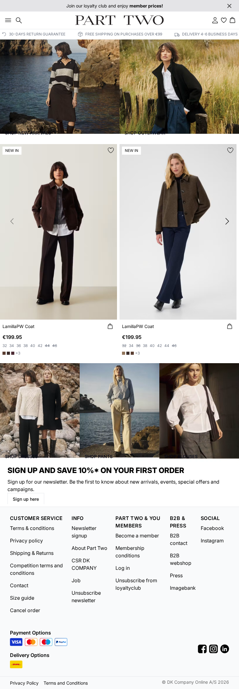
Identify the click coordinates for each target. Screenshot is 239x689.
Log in (122, 568)
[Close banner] (229, 6)
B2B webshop (180, 559)
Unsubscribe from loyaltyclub (136, 584)
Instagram (212, 540)
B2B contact (178, 539)
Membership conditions (129, 552)
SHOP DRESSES (21, 456)
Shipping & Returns (32, 553)
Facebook (212, 528)
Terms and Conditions (66, 683)
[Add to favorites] (111, 150)
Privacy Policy (24, 683)
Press (176, 575)
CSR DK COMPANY (84, 564)
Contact (19, 585)
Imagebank (183, 588)
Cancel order (25, 610)
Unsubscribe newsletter (86, 596)
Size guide (22, 598)
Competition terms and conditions (36, 569)
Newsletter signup (84, 532)
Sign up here (26, 499)
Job (76, 580)
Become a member (137, 535)
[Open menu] (6, 20)
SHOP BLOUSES (181, 456)
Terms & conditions (32, 528)
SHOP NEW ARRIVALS (28, 132)
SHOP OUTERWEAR (144, 132)
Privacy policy (26, 540)
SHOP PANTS (99, 456)
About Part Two (89, 548)
